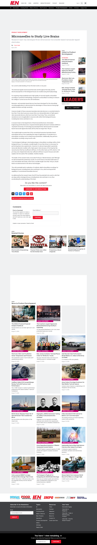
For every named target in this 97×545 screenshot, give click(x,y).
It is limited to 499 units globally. (70, 359)
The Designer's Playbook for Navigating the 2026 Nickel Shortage (48, 476)
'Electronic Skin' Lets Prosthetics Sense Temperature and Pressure (68, 80)
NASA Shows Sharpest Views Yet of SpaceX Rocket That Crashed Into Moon (22, 415)
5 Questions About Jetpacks (55, 250)
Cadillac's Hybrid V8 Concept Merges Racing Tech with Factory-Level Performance (23, 384)
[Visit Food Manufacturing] (26, 497)
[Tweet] (24, 193)
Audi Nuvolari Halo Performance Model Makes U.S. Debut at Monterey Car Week (73, 355)
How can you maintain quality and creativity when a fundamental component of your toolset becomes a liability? (48, 480)
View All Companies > (74, 107)
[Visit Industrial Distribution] (60, 497)
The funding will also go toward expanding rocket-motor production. (72, 418)
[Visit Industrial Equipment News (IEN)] (36, 497)
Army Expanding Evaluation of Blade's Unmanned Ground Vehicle (48, 446)
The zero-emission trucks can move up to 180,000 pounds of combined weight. (47, 358)
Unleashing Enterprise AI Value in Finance (76, 249)
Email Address (37, 210)
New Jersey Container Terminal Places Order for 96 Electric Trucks (68, 89)
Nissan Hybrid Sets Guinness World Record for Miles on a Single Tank (72, 476)
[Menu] (85, 3)
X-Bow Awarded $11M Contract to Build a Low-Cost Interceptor (72, 414)
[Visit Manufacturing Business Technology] (82, 497)
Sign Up (14, 517)
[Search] (81, 3)
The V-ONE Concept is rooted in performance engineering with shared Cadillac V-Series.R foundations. (23, 389)
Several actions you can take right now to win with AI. (23, 328)
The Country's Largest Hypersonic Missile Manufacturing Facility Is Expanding (69, 70)
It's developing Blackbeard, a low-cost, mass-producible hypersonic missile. (48, 330)
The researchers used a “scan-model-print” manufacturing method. (23, 358)
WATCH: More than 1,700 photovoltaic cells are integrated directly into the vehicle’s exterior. (23, 480)
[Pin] (27, 193)
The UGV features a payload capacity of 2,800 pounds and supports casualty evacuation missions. (48, 451)
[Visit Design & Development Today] (15, 497)
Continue (56, 541)
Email (11, 510)
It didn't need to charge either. (69, 479)
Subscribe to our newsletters (36, 189)
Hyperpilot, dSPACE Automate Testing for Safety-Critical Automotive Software (48, 415)
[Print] (13, 193)
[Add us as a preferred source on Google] (31, 193)
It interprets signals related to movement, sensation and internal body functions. (72, 451)
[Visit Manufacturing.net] (71, 497)
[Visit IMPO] (48, 497)
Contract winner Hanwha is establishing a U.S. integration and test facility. (73, 386)
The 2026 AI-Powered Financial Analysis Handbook (68, 61)
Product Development (19, 32)
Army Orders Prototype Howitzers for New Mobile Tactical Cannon (73, 383)
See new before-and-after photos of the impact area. (22, 420)
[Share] (16, 193)
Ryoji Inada (17, 45)
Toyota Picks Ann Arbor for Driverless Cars (38, 250)
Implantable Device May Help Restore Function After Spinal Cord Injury (73, 446)
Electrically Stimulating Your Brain (20, 250)
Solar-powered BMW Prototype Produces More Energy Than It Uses (22, 476)
